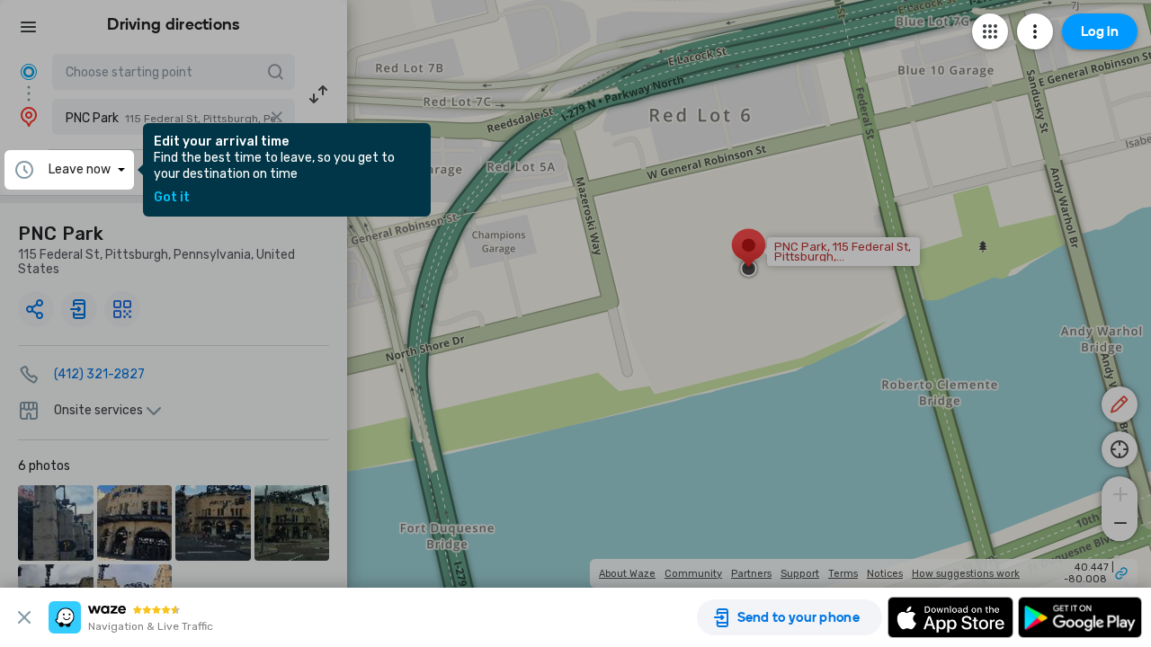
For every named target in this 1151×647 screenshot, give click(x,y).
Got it (172, 198)
